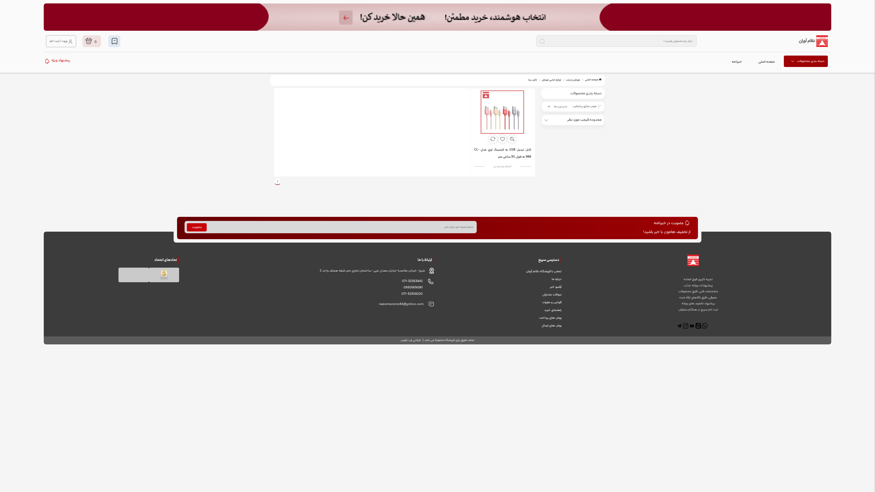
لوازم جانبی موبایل (551, 80)
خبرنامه (737, 61)
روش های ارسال (551, 325)
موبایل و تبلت (573, 80)
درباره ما (556, 279)
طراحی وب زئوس (411, 340)
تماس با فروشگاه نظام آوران (543, 271)
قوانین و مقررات (551, 302)
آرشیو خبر (555, 286)
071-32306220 (412, 294)
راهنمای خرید (552, 310)
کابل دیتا (532, 80)
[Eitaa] (698, 325)
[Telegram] (679, 325)
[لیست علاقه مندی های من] (114, 41)
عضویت (197, 227)
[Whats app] (705, 325)
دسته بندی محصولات (810, 61)
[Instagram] (685, 325)
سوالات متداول (552, 294)
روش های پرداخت (550, 317)
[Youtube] (692, 325)
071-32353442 (412, 281)
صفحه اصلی (766, 61)
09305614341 (413, 287)
